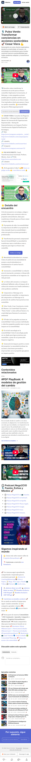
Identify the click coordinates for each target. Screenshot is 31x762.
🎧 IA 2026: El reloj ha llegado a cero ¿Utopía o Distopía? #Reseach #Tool (18, 682)
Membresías (24, 633)
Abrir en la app (10, 27)
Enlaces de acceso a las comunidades (13, 639)
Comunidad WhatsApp (8, 638)
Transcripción (24, 27)
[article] (15, 677)
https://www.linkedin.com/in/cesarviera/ (14, 144)
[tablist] (9, 652)
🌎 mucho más (20, 584)
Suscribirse (17, 2)
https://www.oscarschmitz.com (11, 159)
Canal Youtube (8, 635)
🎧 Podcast (10, 584)
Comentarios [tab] (6, 652)
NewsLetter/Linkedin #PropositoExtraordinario (14, 632)
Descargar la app (24, 754)
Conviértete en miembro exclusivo (15, 599)
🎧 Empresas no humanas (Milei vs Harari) (18, 675)
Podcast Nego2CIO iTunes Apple (17, 504)
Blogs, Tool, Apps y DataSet (17, 582)
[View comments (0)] (12, 759)
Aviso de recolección (15, 750)
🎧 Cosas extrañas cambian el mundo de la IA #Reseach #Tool (18, 709)
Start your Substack (9, 754)
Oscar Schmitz (5, 388)
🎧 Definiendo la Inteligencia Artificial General (17, 722)
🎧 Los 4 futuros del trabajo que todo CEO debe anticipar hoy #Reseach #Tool (18, 689)
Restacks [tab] (13, 652)
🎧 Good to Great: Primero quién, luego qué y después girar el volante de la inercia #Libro (18, 716)
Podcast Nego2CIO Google (15, 507)
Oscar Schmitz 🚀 (6, 60)
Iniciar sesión (25, 2)
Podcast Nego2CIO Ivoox (15, 510)
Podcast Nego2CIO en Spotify (16, 501)
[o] (4, 677)
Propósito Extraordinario (11, 558)
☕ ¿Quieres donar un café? (12, 588)
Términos (25, 748)
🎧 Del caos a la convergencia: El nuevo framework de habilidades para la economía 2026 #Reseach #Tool (18, 696)
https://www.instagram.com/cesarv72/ (13, 148)
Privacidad (19, 748)
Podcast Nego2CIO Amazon (16, 513)
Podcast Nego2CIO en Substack (17, 498)
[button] (4, 16)
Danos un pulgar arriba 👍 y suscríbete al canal (15, 169)
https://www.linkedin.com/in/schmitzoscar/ (15, 164)
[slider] (13, 22)
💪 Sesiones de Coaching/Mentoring (13, 578)
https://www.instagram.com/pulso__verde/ (14, 134)
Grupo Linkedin (21, 635)
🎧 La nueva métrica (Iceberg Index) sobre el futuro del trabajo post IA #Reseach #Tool (18, 702)
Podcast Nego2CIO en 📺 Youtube (18, 495)
